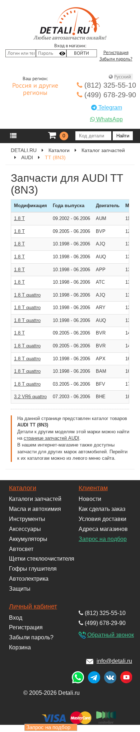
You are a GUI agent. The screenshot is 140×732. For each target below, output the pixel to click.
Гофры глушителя (33, 569)
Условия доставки (102, 519)
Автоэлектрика (28, 579)
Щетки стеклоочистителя (41, 559)
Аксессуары (25, 529)
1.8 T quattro (27, 295)
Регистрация (116, 52)
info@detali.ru (114, 661)
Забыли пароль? (115, 59)
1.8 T (19, 218)
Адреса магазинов (103, 529)
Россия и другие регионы (35, 89)
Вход (15, 618)
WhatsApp (109, 119)
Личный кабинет (33, 606)
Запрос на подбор (103, 539)
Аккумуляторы (28, 539)
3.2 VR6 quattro (30, 396)
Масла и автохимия (35, 509)
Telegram (109, 107)
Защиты (20, 589)
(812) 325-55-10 (109, 85)
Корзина (20, 647)
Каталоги (22, 488)
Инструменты (27, 519)
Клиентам (93, 488)
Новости (90, 499)
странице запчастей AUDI (51, 438)
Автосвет (21, 549)
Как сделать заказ (102, 509)
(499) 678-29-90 (109, 95)
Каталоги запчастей (35, 499)
